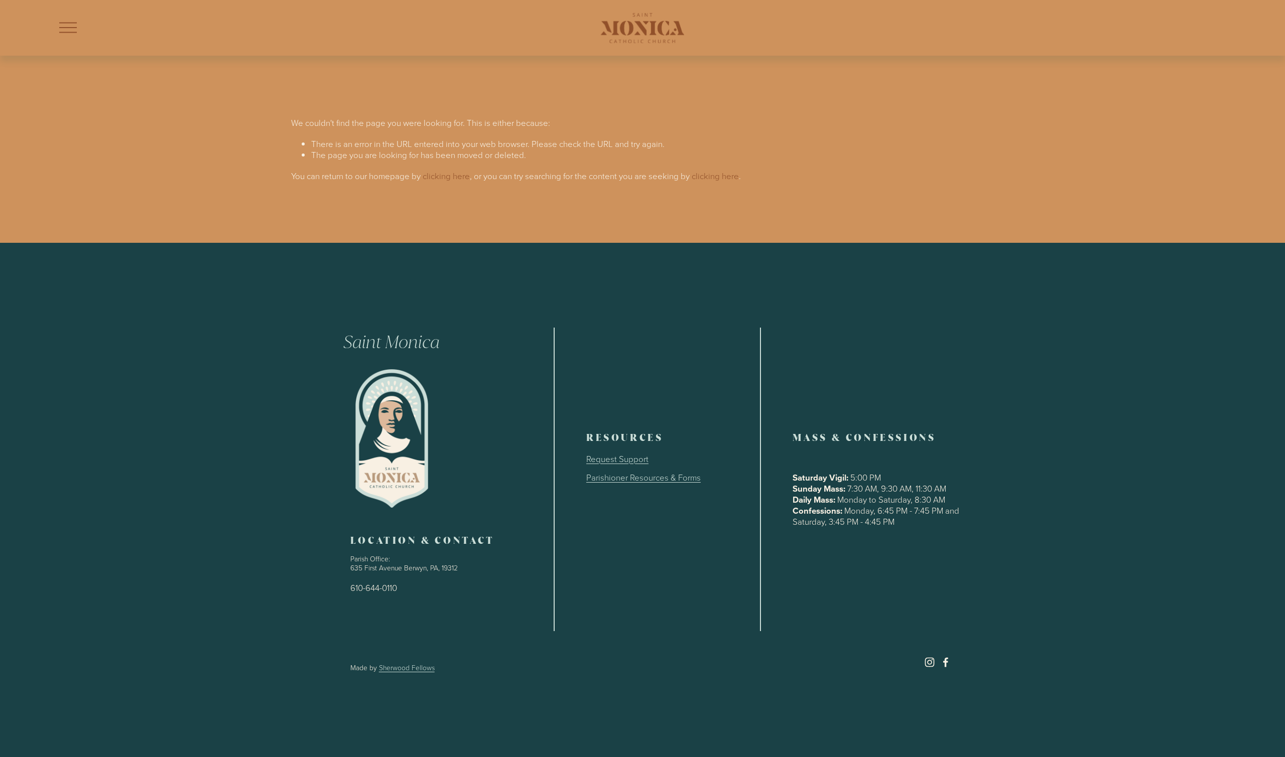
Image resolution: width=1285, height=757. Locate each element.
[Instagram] (930, 662)
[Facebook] (946, 662)
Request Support (617, 459)
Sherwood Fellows (407, 667)
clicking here (446, 176)
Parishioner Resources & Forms (643, 477)
